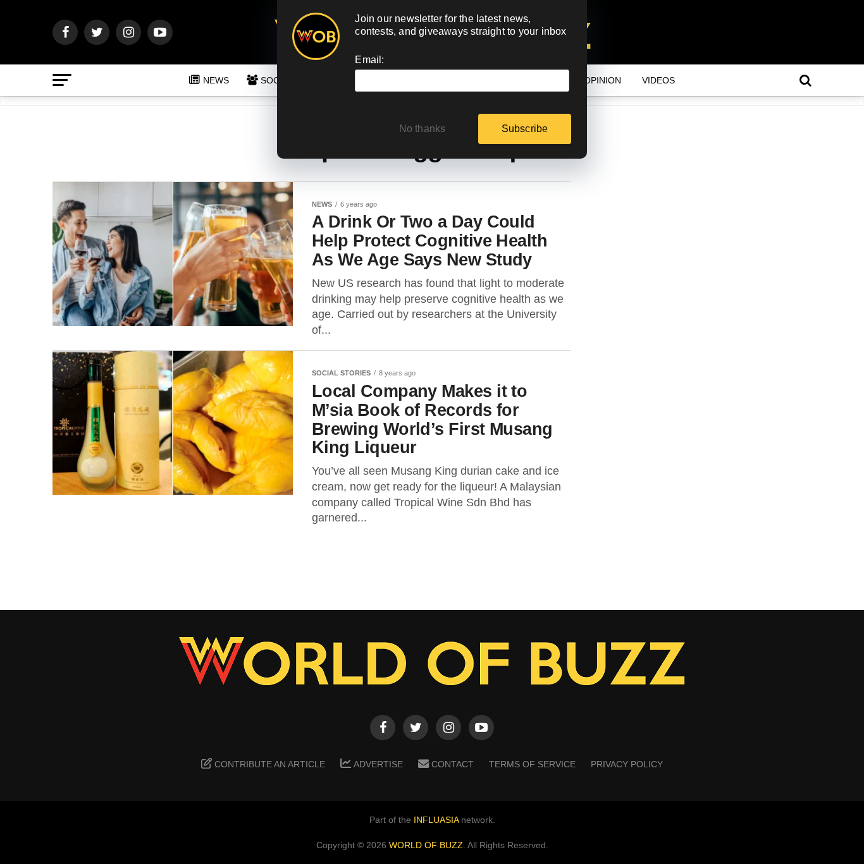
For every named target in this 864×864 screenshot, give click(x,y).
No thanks (422, 128)
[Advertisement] (710, 379)
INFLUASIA (436, 820)
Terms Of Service (532, 764)
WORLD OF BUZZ (426, 845)
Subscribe (525, 128)
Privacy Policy (627, 764)
